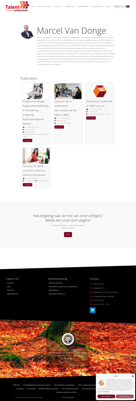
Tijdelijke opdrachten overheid (48, 388)
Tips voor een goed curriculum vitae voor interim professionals (34, 170)
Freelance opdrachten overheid (66, 392)
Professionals (69, 6)
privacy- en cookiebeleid (103, 391)
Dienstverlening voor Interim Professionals (63, 286)
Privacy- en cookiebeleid (68, 397)
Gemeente (20, 388)
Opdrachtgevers (83, 6)
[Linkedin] (92, 310)
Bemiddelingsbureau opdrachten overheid (37, 385)
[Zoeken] (127, 6)
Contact (108, 6)
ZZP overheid (31, 388)
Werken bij (10, 290)
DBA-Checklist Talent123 (57, 294)
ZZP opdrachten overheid (90, 388)
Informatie (16, 385)
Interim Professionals (56, 283)
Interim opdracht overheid (70, 388)
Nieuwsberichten (97, 6)
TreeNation (73, 362)
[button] (133, 376)
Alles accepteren (106, 396)
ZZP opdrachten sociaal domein (64, 385)
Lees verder (27, 140)
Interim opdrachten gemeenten (88, 385)
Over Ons (58, 6)
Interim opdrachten (44, 6)
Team (9, 286)
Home (33, 6)
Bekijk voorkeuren (125, 396)
